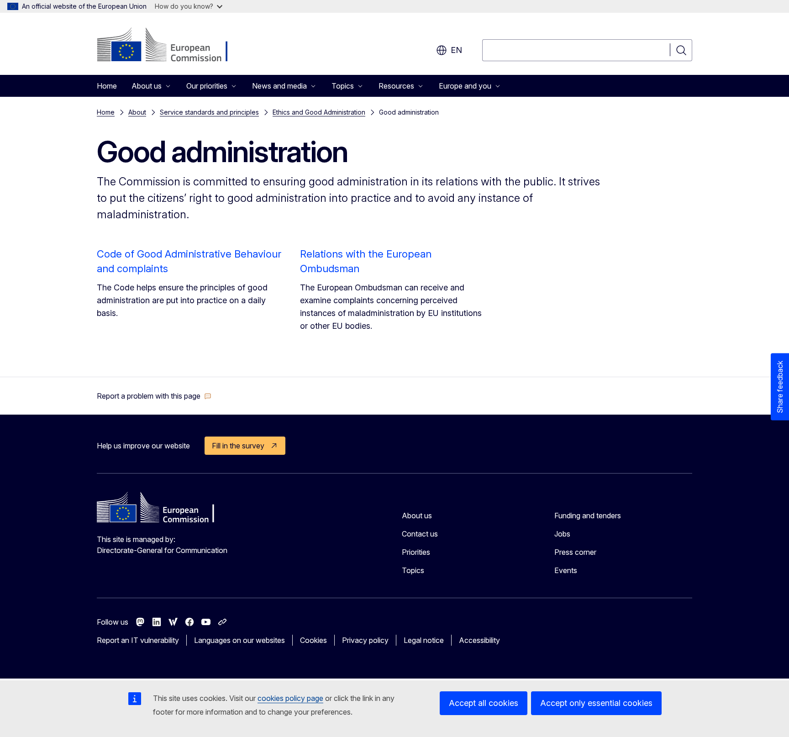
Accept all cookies (483, 703)
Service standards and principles (209, 112)
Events (565, 570)
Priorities (416, 552)
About (137, 112)
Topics (413, 570)
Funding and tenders (587, 515)
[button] (154, 396)
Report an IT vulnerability (138, 640)
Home (107, 85)
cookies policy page (290, 698)
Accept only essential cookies (596, 703)
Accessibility (479, 640)
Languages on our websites (239, 640)
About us (417, 515)
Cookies (313, 640)
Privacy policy (365, 640)
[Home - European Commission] (170, 45)
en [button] (456, 50)
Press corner (575, 552)
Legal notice (424, 640)
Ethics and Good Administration (319, 112)
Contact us (420, 533)
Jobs (562, 533)
